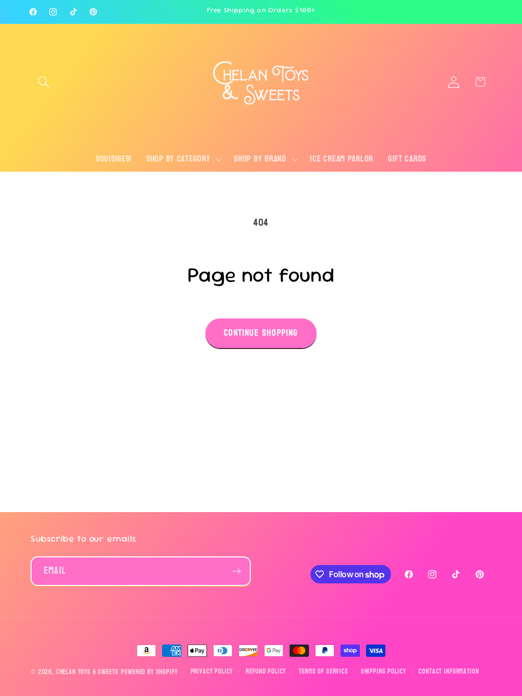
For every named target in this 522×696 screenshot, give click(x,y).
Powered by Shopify (149, 672)
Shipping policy (383, 671)
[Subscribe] (236, 571)
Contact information (449, 671)
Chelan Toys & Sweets (87, 672)
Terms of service (323, 671)
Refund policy (266, 671)
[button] (44, 81)
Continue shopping (261, 333)
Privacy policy (212, 671)
